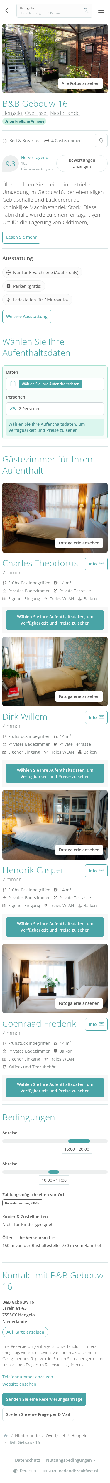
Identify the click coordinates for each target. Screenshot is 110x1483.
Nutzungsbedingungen (69, 1460)
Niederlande (65, 112)
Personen (15, 397)
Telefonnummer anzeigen (27, 1376)
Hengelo (12, 112)
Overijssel (36, 112)
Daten (12, 372)
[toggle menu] (101, 10)
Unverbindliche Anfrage (24, 121)
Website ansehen (19, 1384)
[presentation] (55, 384)
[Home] (5, 1436)
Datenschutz (27, 1460)
